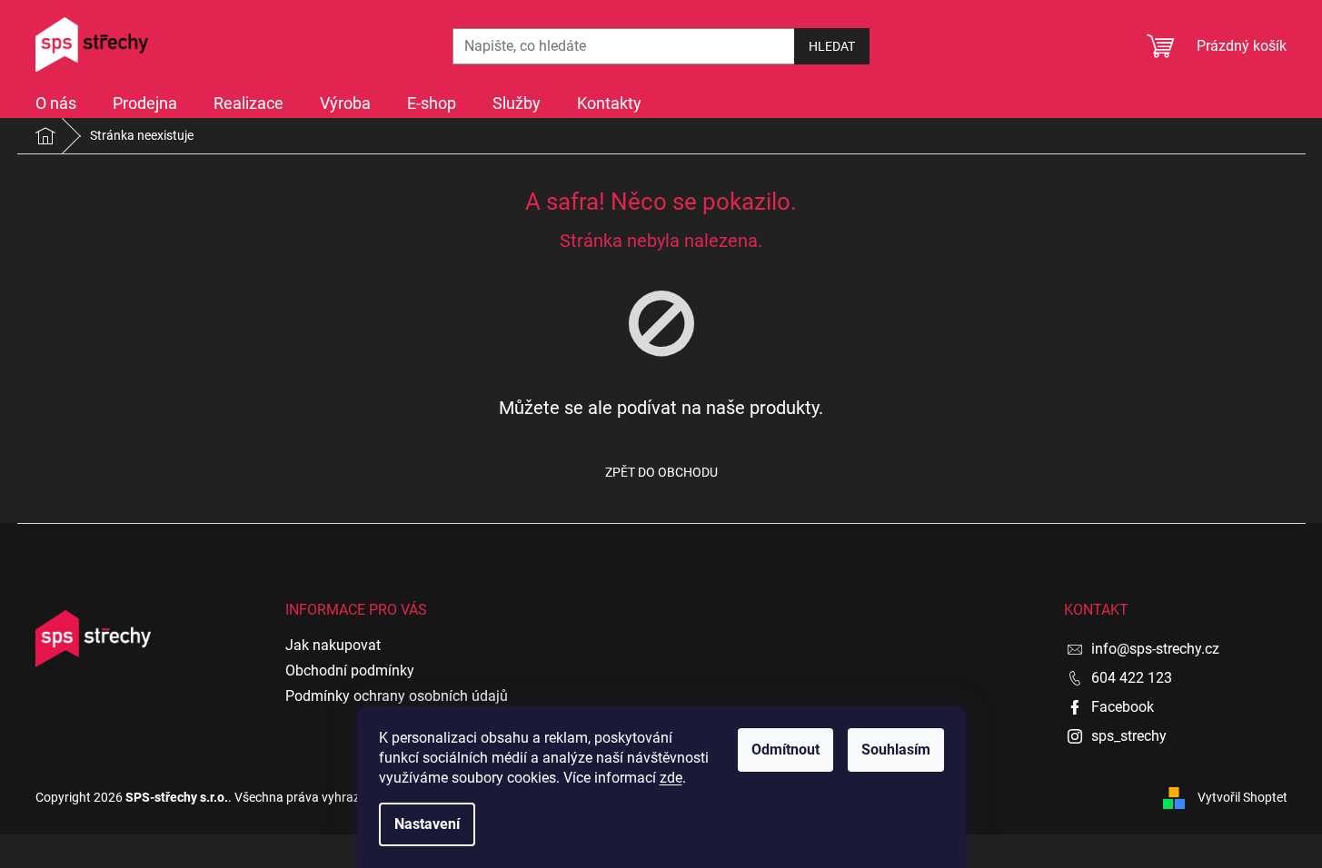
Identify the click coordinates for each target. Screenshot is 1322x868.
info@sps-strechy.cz (1155, 648)
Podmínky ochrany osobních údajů (396, 696)
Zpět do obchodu (661, 472)
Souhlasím (895, 749)
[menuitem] (55, 103)
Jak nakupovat (333, 645)
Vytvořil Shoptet (1242, 796)
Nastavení (427, 824)
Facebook (1122, 706)
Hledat (832, 46)
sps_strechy (1129, 736)
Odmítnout (785, 749)
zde (671, 777)
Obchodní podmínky (349, 670)
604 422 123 (1131, 677)
